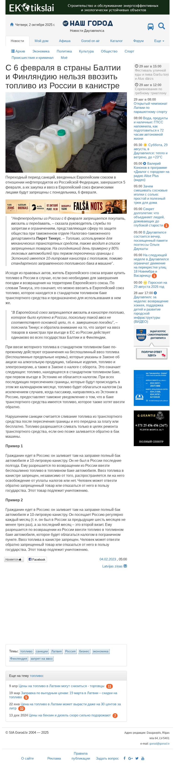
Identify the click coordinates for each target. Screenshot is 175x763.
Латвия (56, 651)
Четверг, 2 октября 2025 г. (35, 25)
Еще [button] (158, 41)
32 (21, 709)
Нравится (12, 559)
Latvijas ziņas (112, 566)
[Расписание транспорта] (151, 28)
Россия (70, 651)
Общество (109, 51)
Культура (86, 51)
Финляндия (18, 658)
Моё (64, 58)
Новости (17, 41)
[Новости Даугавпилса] (87, 23)
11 (109, 686)
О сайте (27, 758)
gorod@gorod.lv (159, 743)
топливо (26, 651)
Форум (138, 41)
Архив (20, 51)
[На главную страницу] (11, 25)
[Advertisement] (66, 605)
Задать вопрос (107, 758)
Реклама (54, 758)
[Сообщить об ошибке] (125, 566)
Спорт (129, 51)
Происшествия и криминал (33, 58)
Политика (64, 51)
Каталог (116, 41)
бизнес (84, 651)
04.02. (108, 559)
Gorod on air (90, 41)
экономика (100, 651)
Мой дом (41, 41)
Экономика (40, 51)
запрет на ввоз (41, 658)
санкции (42, 651)
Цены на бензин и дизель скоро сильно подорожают (70, 715)
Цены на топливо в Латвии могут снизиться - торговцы (61, 686)
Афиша (64, 41)
